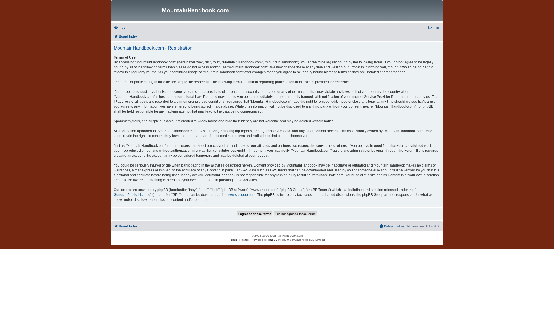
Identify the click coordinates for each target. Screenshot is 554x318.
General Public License (132, 195)
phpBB (273, 239)
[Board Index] (137, 10)
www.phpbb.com (242, 195)
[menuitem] (119, 27)
